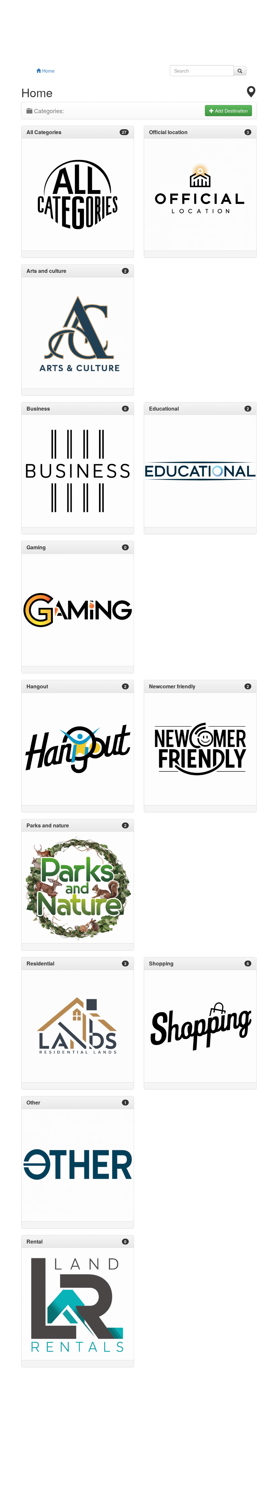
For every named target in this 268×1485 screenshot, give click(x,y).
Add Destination (231, 110)
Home (48, 70)
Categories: (48, 110)
